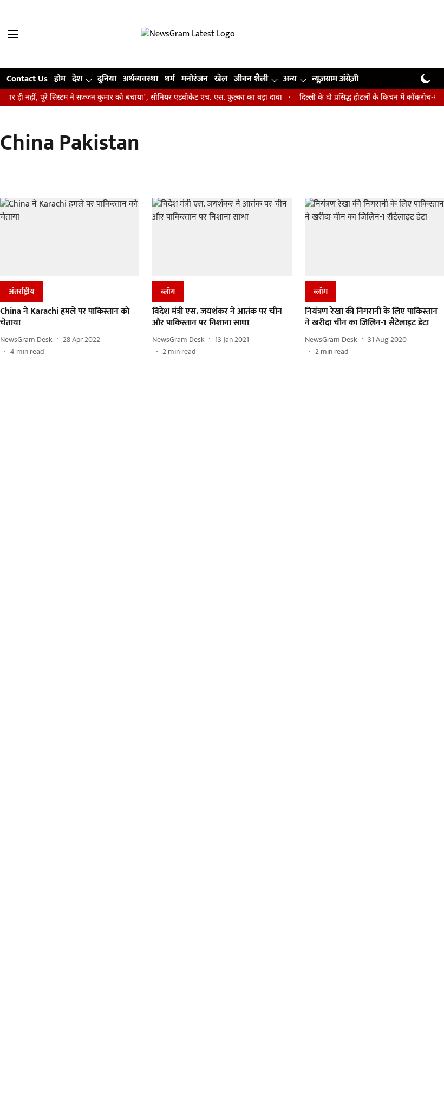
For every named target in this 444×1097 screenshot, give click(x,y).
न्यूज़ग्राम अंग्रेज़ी (335, 79)
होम (60, 79)
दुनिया (106, 79)
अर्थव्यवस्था (140, 79)
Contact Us (27, 79)
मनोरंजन (194, 79)
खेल (220, 79)
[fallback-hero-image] (69, 237)
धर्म (170, 79)
